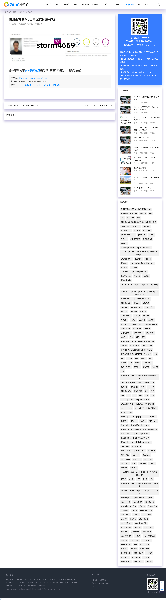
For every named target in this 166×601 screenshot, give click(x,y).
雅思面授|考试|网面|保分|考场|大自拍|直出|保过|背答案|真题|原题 (139, 293)
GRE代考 (118, 4)
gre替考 (124, 519)
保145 (145, 479)
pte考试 (124, 540)
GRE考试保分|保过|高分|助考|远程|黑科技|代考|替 (138, 222)
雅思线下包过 (126, 230)
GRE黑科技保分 (136, 307)
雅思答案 (143, 421)
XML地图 (52, 589)
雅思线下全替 (135, 239)
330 (128, 395)
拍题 (152, 395)
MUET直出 (151, 451)
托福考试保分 (136, 446)
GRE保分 (147, 328)
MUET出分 (137, 459)
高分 (150, 358)
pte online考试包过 (24, 85)
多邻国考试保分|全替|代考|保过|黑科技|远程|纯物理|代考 (139, 286)
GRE (143, 387)
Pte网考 (136, 514)
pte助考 (137, 536)
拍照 (146, 395)
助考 (136, 358)
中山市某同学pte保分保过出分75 (27, 105)
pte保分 (124, 337)
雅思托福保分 (138, 561)
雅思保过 (124, 243)
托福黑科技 (134, 387)
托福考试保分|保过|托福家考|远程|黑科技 (135, 299)
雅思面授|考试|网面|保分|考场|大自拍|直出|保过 (137, 404)
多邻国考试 (125, 557)
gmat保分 (124, 532)
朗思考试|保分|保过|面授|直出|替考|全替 (135, 399)
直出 (130, 363)
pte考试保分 (125, 328)
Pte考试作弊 (146, 514)
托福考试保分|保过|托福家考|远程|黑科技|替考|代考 (139, 429)
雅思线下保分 (126, 333)
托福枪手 (133, 421)
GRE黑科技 (138, 391)
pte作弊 (142, 320)
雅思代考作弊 (126, 527)
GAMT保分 (125, 446)
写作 (134, 395)
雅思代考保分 (70, 4)
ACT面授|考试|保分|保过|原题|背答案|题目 (136, 247)
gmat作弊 (137, 527)
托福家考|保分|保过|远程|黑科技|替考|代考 (136, 354)
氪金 (146, 391)
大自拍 (129, 358)
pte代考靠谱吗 (126, 536)
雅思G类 (155, 367)
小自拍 (137, 363)
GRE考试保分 (126, 303)
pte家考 (134, 510)
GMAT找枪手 (146, 532)
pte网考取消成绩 (149, 536)
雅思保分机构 (126, 544)
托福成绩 (133, 549)
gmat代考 (135, 532)
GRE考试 (151, 387)
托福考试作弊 (126, 367)
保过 (122, 218)
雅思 (135, 544)
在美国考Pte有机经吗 (128, 506)
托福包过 (137, 316)
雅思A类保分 (138, 333)
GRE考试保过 (126, 391)
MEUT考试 (125, 455)
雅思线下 (137, 367)
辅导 (122, 395)
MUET (134, 463)
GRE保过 (137, 303)
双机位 (123, 363)
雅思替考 (137, 230)
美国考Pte (124, 510)
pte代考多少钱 (126, 523)
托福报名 (124, 549)
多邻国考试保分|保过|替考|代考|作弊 (134, 272)
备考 (152, 391)
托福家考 (124, 387)
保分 (150, 213)
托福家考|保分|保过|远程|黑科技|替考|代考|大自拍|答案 (139, 485)
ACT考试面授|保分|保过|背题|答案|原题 (135, 433)
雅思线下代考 (144, 549)
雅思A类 (146, 367)
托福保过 (146, 276)
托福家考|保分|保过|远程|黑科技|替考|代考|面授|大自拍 (139, 377)
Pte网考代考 (125, 502)
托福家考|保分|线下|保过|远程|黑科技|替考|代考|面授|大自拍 (139, 473)
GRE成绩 (149, 561)
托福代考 (148, 259)
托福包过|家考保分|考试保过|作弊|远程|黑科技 (137, 497)
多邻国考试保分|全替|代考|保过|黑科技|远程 (136, 350)
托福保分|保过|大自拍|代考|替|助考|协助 (135, 438)
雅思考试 (133, 519)
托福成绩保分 (147, 363)
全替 (122, 371)
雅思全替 (143, 311)
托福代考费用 (126, 561)
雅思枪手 (124, 267)
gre (140, 395)
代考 (155, 354)
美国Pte (142, 506)
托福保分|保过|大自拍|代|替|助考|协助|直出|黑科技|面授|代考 (139, 253)
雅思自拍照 (147, 230)
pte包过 (146, 303)
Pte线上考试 (125, 514)
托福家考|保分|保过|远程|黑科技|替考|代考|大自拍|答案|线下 (139, 492)
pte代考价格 (143, 519)
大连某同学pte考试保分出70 (101, 105)
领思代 (123, 479)
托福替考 (138, 259)
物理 (122, 358)
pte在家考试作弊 (146, 510)
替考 (131, 337)
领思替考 (124, 468)
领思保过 (133, 468)
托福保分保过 (149, 307)
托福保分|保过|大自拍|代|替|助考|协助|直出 (136, 442)
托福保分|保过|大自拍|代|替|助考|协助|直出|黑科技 (138, 416)
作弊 (138, 218)
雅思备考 (149, 553)
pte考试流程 (134, 540)
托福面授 (124, 263)
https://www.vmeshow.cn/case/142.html (34, 78)
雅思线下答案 (147, 239)
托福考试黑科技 (126, 412)
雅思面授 (133, 267)
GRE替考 (130, 218)
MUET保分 (135, 455)
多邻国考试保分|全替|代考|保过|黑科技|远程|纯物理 (139, 324)
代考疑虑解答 (144, 4)
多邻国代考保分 (89, 4)
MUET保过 (146, 455)
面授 (143, 337)
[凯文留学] (17, 7)
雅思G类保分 (150, 333)
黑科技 (143, 358)
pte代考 (133, 320)
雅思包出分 (153, 421)
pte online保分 (126, 408)
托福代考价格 (144, 544)
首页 (40, 4)
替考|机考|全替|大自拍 (129, 213)
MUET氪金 (125, 463)
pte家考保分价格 (141, 523)
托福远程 (133, 311)
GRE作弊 (124, 307)
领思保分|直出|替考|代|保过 (130, 226)
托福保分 (137, 276)
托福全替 (124, 311)
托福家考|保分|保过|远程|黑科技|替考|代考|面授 (137, 341)
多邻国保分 (137, 328)
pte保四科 (37, 85)
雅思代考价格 (138, 553)
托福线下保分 (126, 553)
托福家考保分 (147, 345)
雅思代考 (146, 226)
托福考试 (146, 557)
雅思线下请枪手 (126, 259)
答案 (138, 479)
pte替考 (146, 316)
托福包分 (124, 421)
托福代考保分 (52, 4)
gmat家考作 (148, 527)
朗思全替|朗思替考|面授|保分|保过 (142, 263)
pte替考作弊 (146, 540)
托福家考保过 (134, 345)
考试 (151, 479)
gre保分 (124, 345)
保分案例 (130, 4)
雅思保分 (124, 320)
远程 (137, 337)
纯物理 (131, 479)
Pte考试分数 (137, 502)
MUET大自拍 (125, 459)
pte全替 (47, 85)
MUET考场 (148, 459)
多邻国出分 (136, 557)
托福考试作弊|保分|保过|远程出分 (133, 451)
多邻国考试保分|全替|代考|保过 (146, 408)
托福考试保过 (126, 276)
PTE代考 (106, 4)
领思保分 (142, 463)
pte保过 (151, 320)
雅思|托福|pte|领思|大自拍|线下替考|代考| (136, 209)
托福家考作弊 (126, 280)
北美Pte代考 (149, 502)
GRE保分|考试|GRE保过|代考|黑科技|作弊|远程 (137, 382)
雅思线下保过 (126, 316)
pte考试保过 (32, 70)
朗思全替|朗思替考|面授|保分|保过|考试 (135, 425)
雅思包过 (56, 85)
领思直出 (152, 463)
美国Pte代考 (152, 506)
